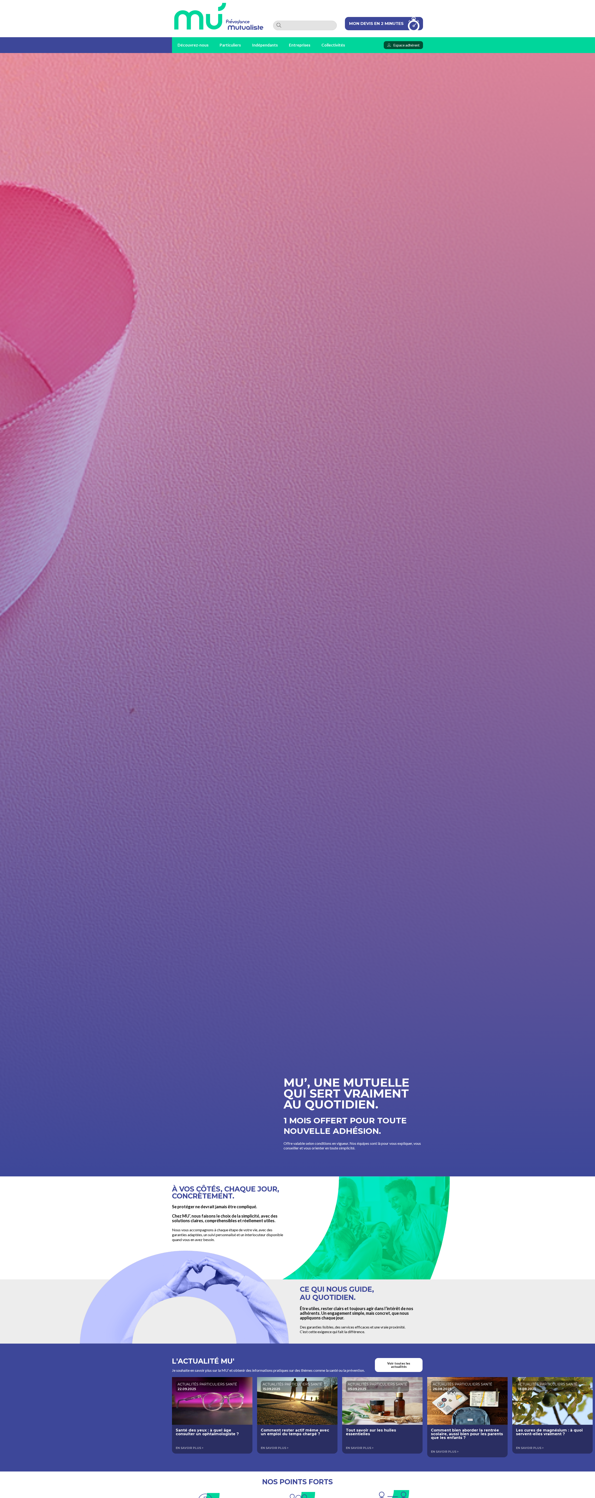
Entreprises (299, 45)
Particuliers (230, 45)
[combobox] (305, 25)
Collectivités (333, 45)
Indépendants (265, 45)
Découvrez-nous (193, 45)
